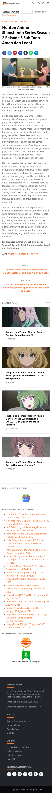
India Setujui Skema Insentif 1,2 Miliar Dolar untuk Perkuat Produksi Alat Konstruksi (25, 543)
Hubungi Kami (13, 725)
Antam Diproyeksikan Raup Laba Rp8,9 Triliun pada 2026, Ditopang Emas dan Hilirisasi (25, 559)
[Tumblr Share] (25, 53)
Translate (11, 15)
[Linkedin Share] (20, 53)
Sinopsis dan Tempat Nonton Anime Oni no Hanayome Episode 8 (24, 464)
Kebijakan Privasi (14, 751)
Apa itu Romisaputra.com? (18, 721)
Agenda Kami (13, 729)
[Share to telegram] (36, 53)
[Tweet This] (9, 53)
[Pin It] (15, 53)
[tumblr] (36, 774)
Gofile (12, 253)
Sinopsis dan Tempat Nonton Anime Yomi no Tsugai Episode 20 (24, 334)
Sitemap (10, 733)
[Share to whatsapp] (31, 53)
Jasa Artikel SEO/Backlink (18, 747)
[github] (41, 774)
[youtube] (20, 774)
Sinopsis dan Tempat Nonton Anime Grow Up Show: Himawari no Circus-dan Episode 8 (24, 375)
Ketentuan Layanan (15, 755)
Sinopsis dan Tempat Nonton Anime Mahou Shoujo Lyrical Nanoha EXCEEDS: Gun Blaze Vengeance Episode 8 (24, 420)
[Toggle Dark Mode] (39, 3)
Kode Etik (11, 759)
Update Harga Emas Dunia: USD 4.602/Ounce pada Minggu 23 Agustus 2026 (25, 588)
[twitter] (30, 774)
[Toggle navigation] (48, 3)
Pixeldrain (23, 253)
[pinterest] (14, 774)
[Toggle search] (43, 3)
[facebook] (25, 774)
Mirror (34, 253)
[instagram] (33, 3)
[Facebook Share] (4, 53)
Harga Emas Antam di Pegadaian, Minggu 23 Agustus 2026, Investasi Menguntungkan (27, 617)
